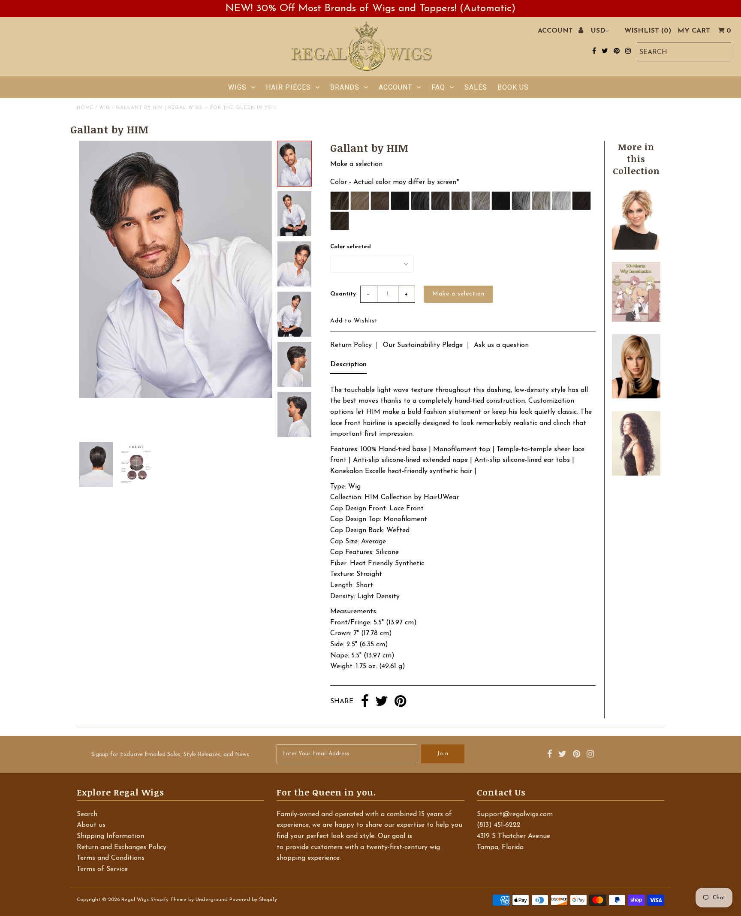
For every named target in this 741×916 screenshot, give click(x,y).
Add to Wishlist (354, 321)
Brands (344, 87)
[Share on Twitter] (381, 702)
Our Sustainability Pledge (423, 345)
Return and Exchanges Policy (121, 847)
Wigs (237, 87)
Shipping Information (110, 836)
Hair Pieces (288, 87)
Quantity (343, 294)
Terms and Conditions (111, 858)
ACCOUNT (556, 30)
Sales (475, 87)
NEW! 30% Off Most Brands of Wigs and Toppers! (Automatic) (370, 8)
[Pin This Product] (400, 702)
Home (85, 107)
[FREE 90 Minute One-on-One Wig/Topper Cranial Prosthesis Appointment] (636, 319)
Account (395, 87)
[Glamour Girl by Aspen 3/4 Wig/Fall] (636, 473)
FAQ (438, 87)
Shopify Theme (169, 899)
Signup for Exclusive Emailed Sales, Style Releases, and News (170, 754)
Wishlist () (647, 30)
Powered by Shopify (253, 899)
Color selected (350, 247)
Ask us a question (501, 345)
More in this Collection (636, 159)
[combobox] (684, 51)
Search (87, 814)
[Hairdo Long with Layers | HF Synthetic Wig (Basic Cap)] (636, 396)
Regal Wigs (135, 899)
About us (91, 825)
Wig (104, 107)
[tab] (348, 366)
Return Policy (351, 345)
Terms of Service (102, 869)
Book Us (513, 87)
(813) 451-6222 (499, 825)
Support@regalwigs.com (515, 814)
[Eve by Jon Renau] (636, 247)
